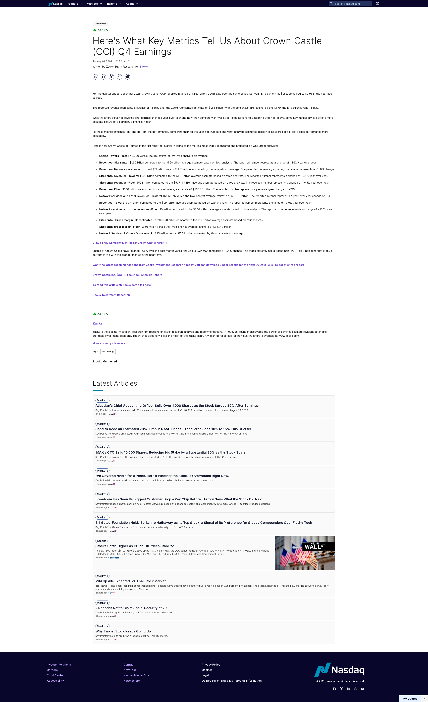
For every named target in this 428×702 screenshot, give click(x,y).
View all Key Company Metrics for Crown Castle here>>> (130, 242)
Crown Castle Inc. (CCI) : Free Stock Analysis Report (127, 275)
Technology (100, 23)
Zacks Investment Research (111, 295)
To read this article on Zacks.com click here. (122, 285)
